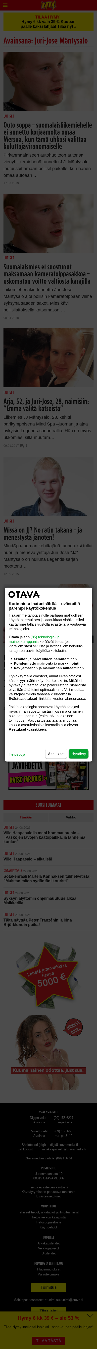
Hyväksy (78, 753)
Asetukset (56, 753)
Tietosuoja (17, 754)
